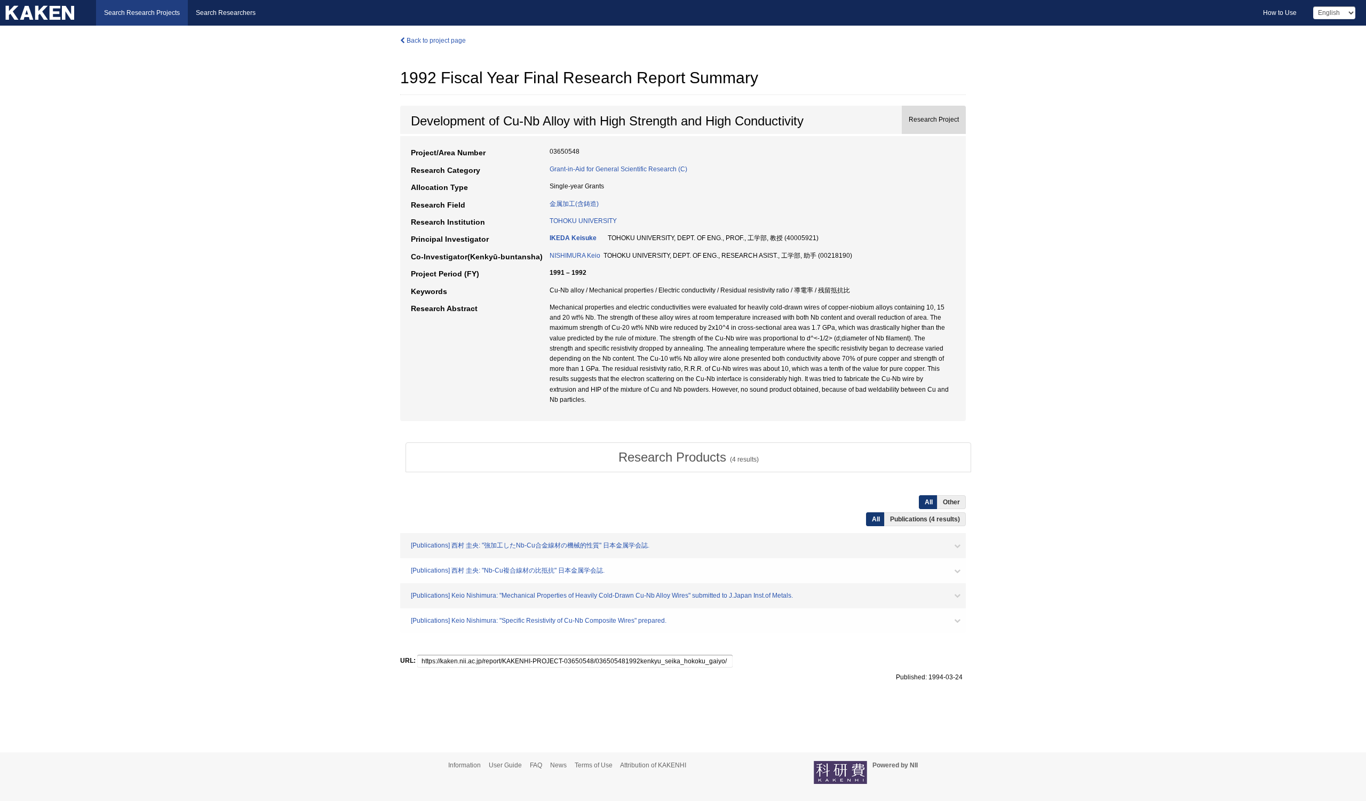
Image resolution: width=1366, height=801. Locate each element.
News (558, 765)
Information (464, 765)
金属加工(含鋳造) (574, 204)
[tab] (688, 457)
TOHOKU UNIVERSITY (583, 221)
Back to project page (435, 40)
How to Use (1280, 13)
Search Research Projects (142, 13)
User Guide (505, 765)
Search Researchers (226, 13)
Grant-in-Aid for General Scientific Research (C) (618, 169)
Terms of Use (594, 765)
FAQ (536, 765)
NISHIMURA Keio (575, 255)
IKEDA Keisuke (573, 238)
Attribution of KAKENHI (653, 765)
